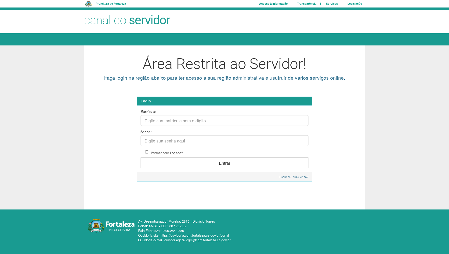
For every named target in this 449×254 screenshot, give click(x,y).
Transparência (306, 3)
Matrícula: (148, 111)
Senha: (146, 131)
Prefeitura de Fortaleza (111, 3)
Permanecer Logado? (166, 152)
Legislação (355, 3)
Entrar (224, 163)
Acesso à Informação (273, 3)
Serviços (332, 3)
